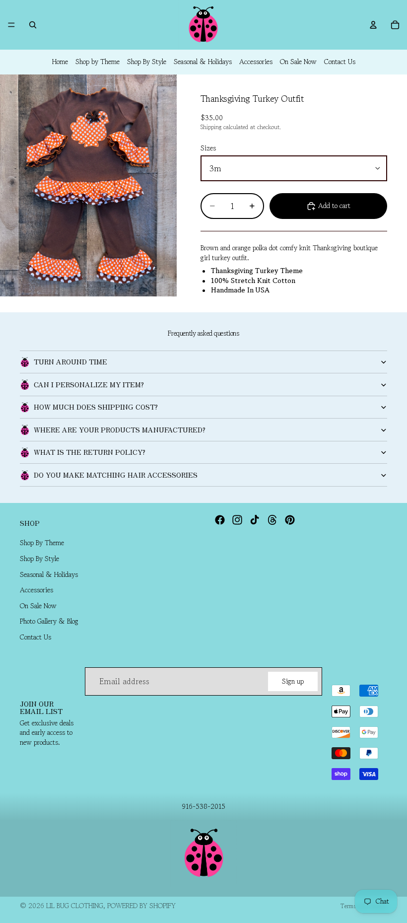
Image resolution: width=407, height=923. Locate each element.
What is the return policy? (89, 452)
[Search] (33, 25)
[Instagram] (237, 520)
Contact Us (339, 62)
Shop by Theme (97, 62)
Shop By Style (146, 62)
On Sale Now (298, 62)
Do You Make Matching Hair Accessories (116, 475)
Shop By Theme (42, 543)
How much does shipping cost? (96, 407)
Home (60, 62)
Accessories (255, 62)
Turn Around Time (70, 361)
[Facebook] (220, 520)
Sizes (208, 148)
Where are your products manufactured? (119, 429)
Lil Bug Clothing (74, 906)
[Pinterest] (290, 520)
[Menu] (11, 24)
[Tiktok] (255, 520)
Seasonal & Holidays (203, 62)
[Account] (373, 25)
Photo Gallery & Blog (49, 622)
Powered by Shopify (141, 906)
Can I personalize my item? (89, 384)
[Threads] (272, 520)
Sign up (293, 681)
